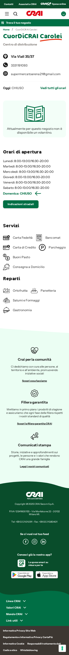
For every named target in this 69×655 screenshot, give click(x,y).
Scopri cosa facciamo (34, 380)
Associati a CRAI (27, 4)
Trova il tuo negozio (18, 22)
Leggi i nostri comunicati (34, 466)
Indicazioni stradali (21, 204)
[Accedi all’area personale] (63, 13)
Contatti (8, 4)
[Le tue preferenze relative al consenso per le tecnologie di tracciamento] (62, 648)
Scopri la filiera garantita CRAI (34, 423)
